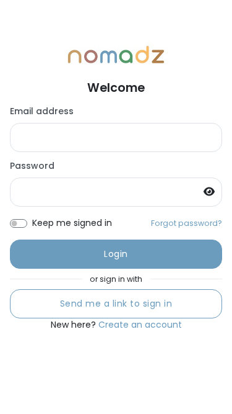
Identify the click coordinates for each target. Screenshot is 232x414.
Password (32, 166)
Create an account (140, 324)
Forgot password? (186, 223)
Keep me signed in (72, 223)
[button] (213, 191)
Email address (42, 111)
